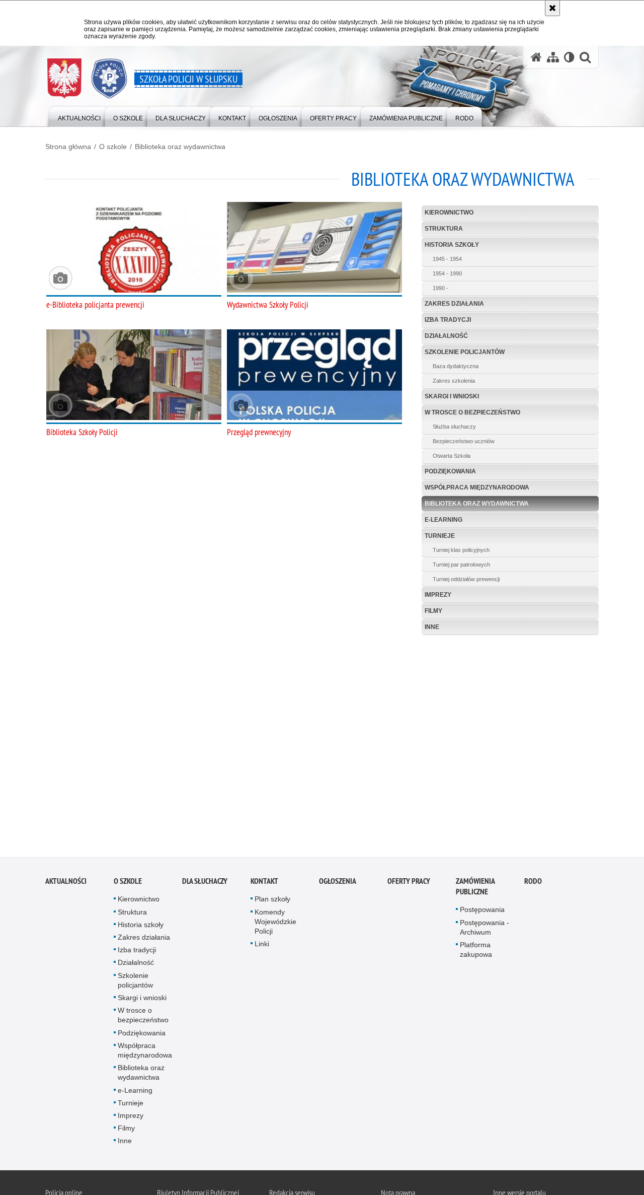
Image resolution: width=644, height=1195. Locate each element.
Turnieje (440, 535)
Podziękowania (450, 471)
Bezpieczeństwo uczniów (464, 441)
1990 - (440, 288)
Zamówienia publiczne (475, 888)
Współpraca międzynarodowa (477, 487)
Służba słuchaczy (454, 427)
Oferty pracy (408, 883)
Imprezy (438, 594)
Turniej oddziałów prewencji (466, 579)
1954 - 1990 (447, 273)
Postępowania (482, 912)
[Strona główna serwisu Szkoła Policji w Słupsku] (536, 57)
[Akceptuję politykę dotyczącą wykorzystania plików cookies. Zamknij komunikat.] (552, 8)
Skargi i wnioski (452, 396)
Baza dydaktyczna (455, 366)
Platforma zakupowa (476, 951)
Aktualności (66, 883)
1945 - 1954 (447, 259)
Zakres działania (454, 303)
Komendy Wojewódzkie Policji (275, 923)
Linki (262, 946)
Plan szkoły (272, 901)
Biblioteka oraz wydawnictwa (180, 147)
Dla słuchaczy (204, 883)
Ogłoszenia (337, 883)
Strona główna (68, 147)
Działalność (446, 335)
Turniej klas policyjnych (461, 550)
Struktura (444, 228)
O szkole (113, 147)
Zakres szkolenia (454, 381)
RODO (533, 883)
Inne (432, 626)
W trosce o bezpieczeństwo (472, 412)
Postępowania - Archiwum (484, 929)
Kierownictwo (449, 212)
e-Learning (443, 519)
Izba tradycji (448, 319)
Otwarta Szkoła (451, 456)
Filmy (433, 610)
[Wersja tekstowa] (569, 57)
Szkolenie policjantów (465, 352)
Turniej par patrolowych (461, 564)
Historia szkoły (452, 244)
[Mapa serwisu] (553, 57)
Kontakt (264, 883)
